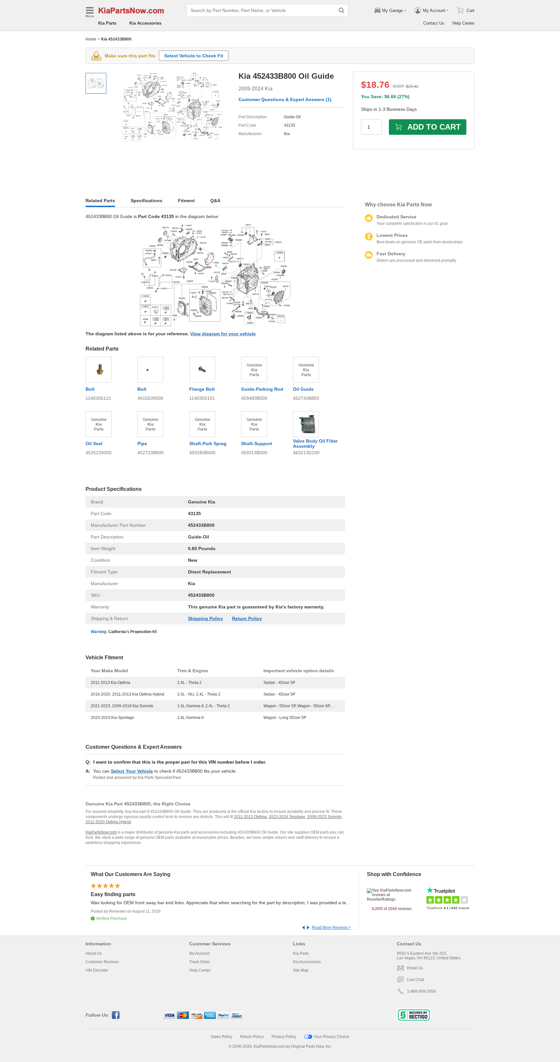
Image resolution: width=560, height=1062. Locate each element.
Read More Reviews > (331, 927)
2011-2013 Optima (250, 816)
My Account (199, 953)
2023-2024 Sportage (287, 816)
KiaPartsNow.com (101, 832)
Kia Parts (107, 23)
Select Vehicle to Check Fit (193, 55)
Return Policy (247, 618)
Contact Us (433, 23)
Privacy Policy (284, 1036)
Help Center (463, 23)
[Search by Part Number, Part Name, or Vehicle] (341, 10)
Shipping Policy (205, 618)
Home (91, 39)
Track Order (199, 962)
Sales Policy (221, 1036)
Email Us (415, 968)
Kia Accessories (145, 23)
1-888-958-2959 (421, 991)
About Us (94, 953)
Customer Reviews (102, 962)
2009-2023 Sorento (324, 816)
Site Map (301, 970)
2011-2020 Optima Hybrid (108, 822)
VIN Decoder (97, 970)
